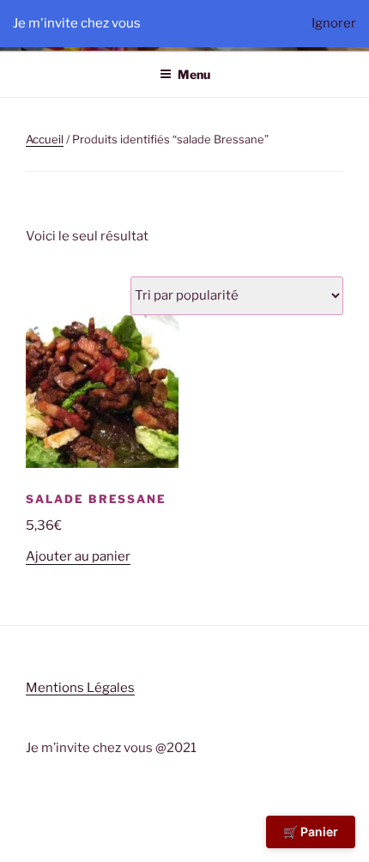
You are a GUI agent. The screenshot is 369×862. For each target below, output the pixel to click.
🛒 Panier (310, 831)
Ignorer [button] (334, 23)
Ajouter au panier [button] (78, 556)
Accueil (45, 139)
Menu (194, 74)
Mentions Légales (80, 687)
